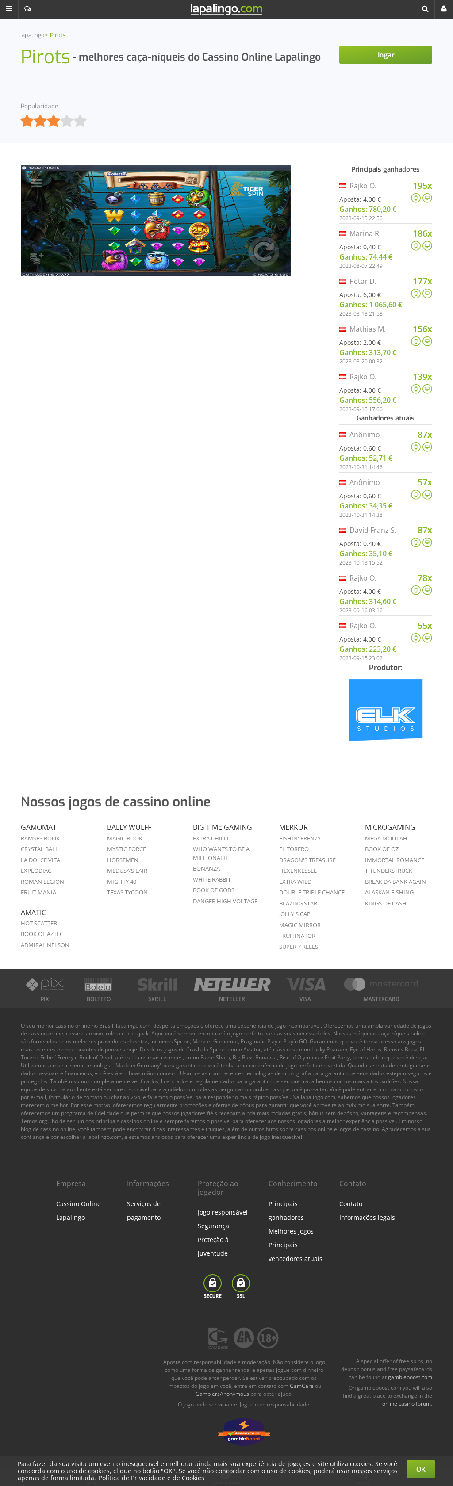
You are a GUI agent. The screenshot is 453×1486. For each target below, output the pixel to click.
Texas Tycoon (127, 892)
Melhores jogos (291, 1231)
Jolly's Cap (295, 914)
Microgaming (390, 827)
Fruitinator (297, 936)
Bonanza (206, 868)
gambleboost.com (410, 1377)
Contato (350, 1203)
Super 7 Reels (298, 947)
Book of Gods (213, 890)
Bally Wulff (129, 827)
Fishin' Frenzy (300, 838)
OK (421, 1469)
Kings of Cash (386, 903)
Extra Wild (295, 882)
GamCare (302, 1386)
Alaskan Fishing (389, 892)
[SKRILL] (157, 984)
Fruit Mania (38, 892)
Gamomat (39, 827)
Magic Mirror (300, 925)
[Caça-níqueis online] (385, 716)
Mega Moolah (386, 838)
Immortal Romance (394, 860)
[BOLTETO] (99, 984)
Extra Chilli (211, 838)
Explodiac (36, 871)
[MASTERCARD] (382, 984)
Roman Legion (42, 882)
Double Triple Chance (312, 892)
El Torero (294, 849)
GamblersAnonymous (222, 1394)
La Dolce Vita (40, 860)
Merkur (293, 827)
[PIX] (44, 984)
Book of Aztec (42, 934)
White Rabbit (212, 879)
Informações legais (367, 1217)
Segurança (213, 1226)
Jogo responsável (223, 1212)
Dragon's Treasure (307, 860)
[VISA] (305, 984)
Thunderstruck (388, 871)
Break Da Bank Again (395, 882)
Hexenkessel (298, 871)
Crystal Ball (39, 849)
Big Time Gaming (222, 827)
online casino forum (406, 1403)
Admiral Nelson (45, 945)
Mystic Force (126, 849)
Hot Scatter (39, 923)
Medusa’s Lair (127, 871)
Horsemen (122, 860)
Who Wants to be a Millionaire (221, 853)
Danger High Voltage (225, 901)
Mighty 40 (121, 882)
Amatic (33, 912)
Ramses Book (40, 838)
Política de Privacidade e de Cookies (151, 1478)
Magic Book (124, 838)
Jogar (386, 55)
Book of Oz (382, 849)
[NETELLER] (232, 984)
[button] (9, 9)
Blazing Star (298, 903)
